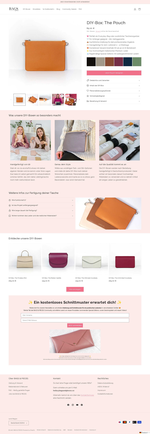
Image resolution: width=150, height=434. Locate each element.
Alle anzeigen (75, 289)
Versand (98, 31)
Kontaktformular (87, 395)
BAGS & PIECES (18, 430)
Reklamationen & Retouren (18, 386)
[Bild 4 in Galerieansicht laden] (71, 100)
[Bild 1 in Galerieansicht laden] (19, 100)
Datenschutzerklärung (105, 383)
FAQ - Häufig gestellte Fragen (19, 390)
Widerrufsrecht (41, 430)
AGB (64, 430)
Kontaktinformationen (105, 394)
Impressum (102, 390)
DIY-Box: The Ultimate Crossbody (86, 278)
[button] (114, 80)
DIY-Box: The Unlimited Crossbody (120, 278)
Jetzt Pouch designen (114, 73)
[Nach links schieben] (11, 99)
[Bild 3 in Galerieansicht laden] (45, 100)
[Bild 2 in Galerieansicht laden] (32, 100)
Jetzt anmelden (75, 325)
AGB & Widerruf (103, 386)
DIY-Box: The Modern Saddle (51, 278)
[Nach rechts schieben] (79, 99)
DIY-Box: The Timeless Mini (18, 278)
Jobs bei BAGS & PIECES (17, 394)
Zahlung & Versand (15, 383)
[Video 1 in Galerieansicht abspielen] (58, 100)
